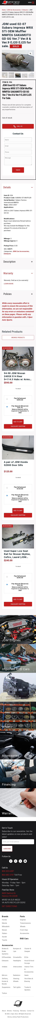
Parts (22, 916)
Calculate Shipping (18, 426)
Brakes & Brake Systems (5, 951)
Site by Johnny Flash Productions (18, 1017)
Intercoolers (17, 967)
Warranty (23, 1011)
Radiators (16, 975)
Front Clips (24, 930)
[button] (31, 2)
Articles (9, 1011)
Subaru (4, 933)
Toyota (4, 940)
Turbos (4, 993)
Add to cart (18, 422)
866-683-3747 (8, 875)
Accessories (24, 933)
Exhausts (25, 10)
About (4, 1011)
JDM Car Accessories (14, 10)
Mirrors (4, 975)
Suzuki (4, 937)
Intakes (4, 967)
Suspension (6, 987)
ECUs (26, 957)
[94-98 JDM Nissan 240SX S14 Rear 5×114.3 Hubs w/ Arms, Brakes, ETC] (18, 358)
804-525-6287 (8, 871)
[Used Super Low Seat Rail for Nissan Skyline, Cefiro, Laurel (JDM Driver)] (18, 536)
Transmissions (25, 923)
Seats (26, 975)
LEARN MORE (8, 284)
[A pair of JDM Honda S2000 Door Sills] (18, 447)
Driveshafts (17, 957)
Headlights (17, 961)
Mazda (4, 923)
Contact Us (30, 1011)
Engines (23, 920)
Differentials (6, 957)
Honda (4, 920)
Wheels (22, 926)
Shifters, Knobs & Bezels (5, 981)
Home (4, 10)
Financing (16, 1011)
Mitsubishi (5, 926)
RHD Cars (24, 938)
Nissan (4, 930)
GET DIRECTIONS (9, 906)
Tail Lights (17, 987)
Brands (5, 916)
